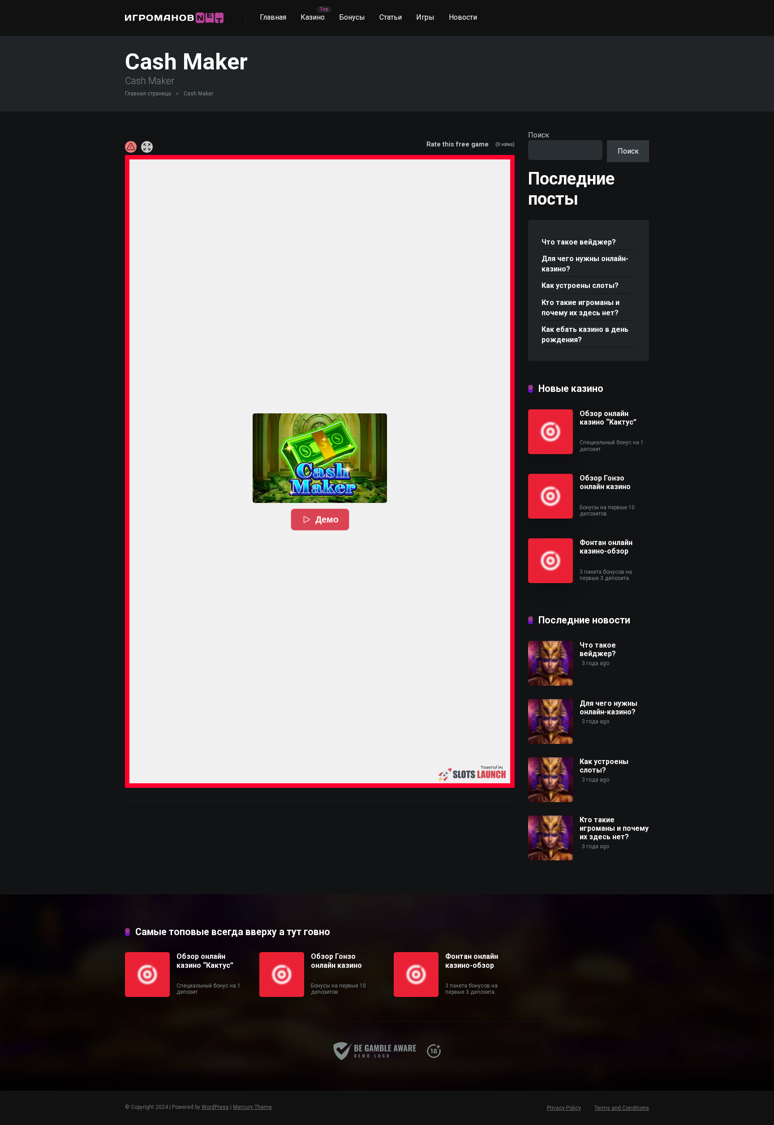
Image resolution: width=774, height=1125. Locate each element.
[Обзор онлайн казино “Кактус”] (550, 451)
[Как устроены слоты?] (550, 799)
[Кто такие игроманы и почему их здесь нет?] (550, 858)
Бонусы (352, 17)
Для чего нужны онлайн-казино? (585, 263)
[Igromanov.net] (174, 14)
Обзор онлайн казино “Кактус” (608, 417)
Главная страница (148, 93)
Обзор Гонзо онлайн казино (605, 482)
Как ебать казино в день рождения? (585, 334)
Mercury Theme (252, 1107)
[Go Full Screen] (147, 147)
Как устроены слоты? (580, 285)
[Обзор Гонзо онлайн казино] (550, 516)
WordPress (215, 1107)
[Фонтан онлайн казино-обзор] (550, 580)
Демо (326, 519)
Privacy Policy (564, 1108)
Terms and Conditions (621, 1108)
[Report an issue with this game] (131, 147)
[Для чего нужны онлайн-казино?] (550, 741)
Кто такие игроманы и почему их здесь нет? (580, 307)
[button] (320, 458)
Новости (463, 17)
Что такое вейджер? (579, 242)
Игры (425, 17)
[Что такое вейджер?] (550, 683)
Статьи (390, 17)
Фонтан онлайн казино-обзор (606, 546)
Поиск (538, 135)
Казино (313, 17)
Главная (273, 17)
